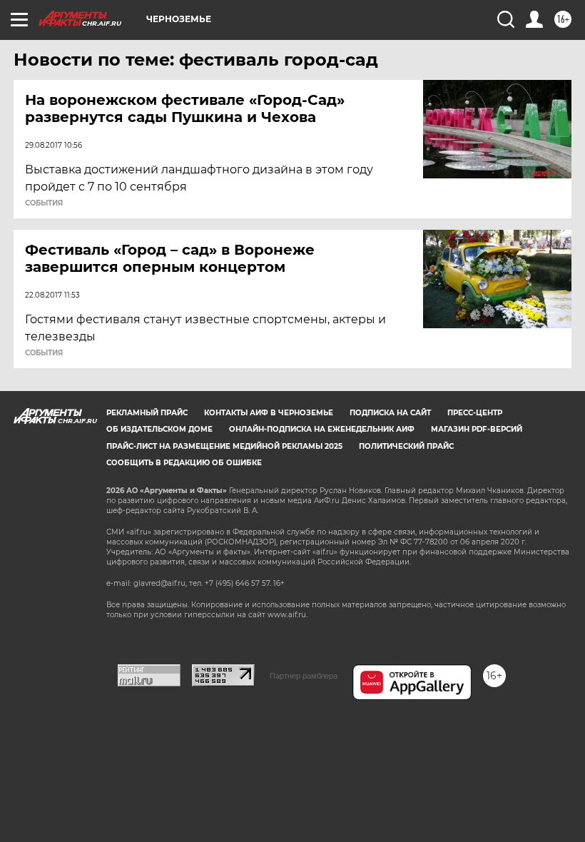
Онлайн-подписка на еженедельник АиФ (321, 429)
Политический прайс (406, 446)
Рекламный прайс (147, 412)
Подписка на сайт (390, 412)
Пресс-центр (474, 412)
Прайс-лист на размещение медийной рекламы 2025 (224, 446)
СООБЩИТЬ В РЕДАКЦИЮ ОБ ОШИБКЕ (184, 462)
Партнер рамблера (303, 675)
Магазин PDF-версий (476, 429)
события (44, 203)
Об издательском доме (159, 429)
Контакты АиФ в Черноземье (268, 412)
